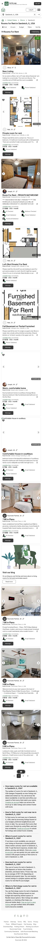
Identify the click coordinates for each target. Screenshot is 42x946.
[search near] (3, 15)
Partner (6, 922)
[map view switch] (21, 772)
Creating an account (12, 802)
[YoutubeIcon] (21, 916)
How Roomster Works (21, 934)
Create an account (23, 829)
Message (8, 92)
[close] (2, 3)
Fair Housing (28, 924)
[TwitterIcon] (17, 916)
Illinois (22, 20)
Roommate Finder (15, 929)
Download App (8, 926)
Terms (20, 922)
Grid (5, 27)
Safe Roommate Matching (29, 931)
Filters (30, 27)
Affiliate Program (16, 924)
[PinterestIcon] (24, 916)
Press (8, 924)
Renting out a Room (32, 926)
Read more (9, 581)
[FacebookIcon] (14, 916)
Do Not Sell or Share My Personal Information (21, 937)
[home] (3, 20)
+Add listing (35, 32)
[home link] (3, 10)
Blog (34, 924)
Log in (31, 10)
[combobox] (19, 15)
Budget (21, 27)
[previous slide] (5, 50)
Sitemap (13, 922)
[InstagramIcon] (27, 916)
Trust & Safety (27, 929)
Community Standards (11, 931)
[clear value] (35, 15)
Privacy (35, 922)
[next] (39, 15)
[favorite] (3, 38)
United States (12, 20)
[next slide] (37, 50)
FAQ (24, 922)
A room (13, 27)
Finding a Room (19, 926)
